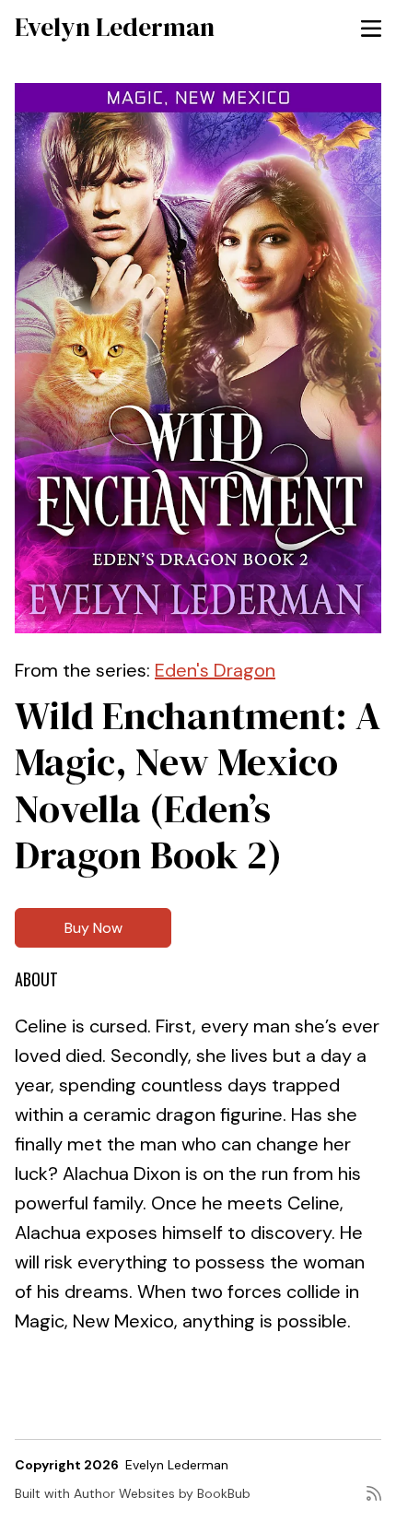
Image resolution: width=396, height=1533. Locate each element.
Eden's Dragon (215, 670)
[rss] (374, 1500)
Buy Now (93, 927)
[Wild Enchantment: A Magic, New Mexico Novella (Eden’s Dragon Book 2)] (198, 358)
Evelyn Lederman (115, 26)
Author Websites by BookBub (162, 1493)
